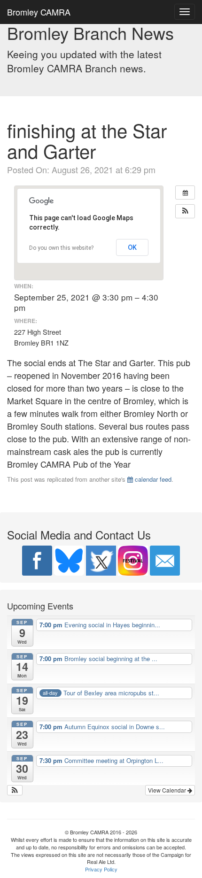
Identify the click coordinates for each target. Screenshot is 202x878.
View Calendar (167, 790)
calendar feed (152, 479)
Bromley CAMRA (38, 12)
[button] (185, 211)
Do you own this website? (61, 248)
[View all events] (185, 192)
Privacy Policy (101, 869)
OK (132, 247)
